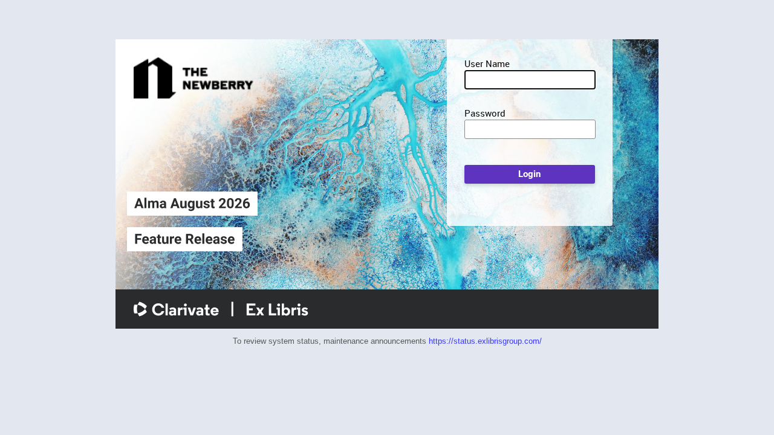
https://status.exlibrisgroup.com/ (485, 341)
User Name (487, 63)
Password (485, 113)
